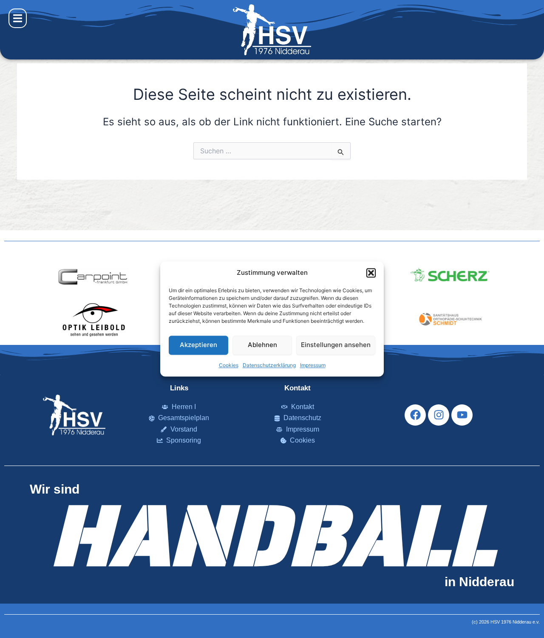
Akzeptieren (198, 345)
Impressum (313, 365)
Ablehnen (262, 345)
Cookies (228, 365)
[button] (371, 273)
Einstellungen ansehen (336, 345)
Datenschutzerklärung (269, 365)
